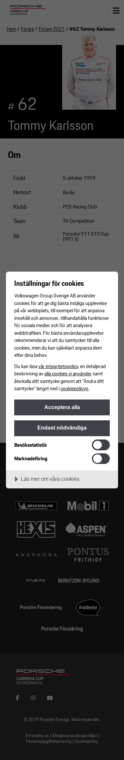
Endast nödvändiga (62, 428)
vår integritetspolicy (58, 366)
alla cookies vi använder (68, 373)
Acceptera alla (62, 407)
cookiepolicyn (74, 388)
